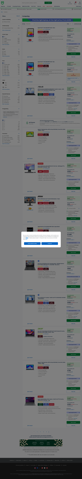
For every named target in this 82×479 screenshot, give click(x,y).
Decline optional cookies (32, 243)
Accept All (50, 243)
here (27, 237)
